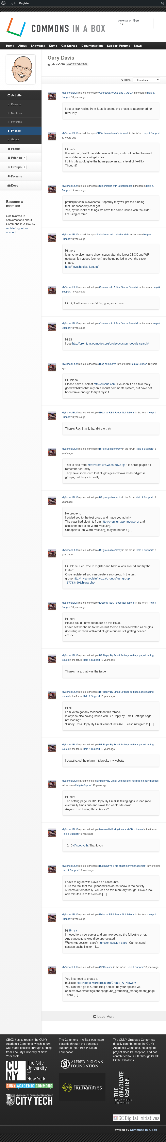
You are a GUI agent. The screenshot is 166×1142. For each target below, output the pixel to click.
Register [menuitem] (24, 3)
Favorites (16, 122)
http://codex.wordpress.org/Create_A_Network (106, 982)
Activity (16, 95)
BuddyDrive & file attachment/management (123, 865)
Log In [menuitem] (12, 3)
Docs (14, 185)
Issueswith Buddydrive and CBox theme (121, 829)
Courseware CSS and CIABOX (116, 92)
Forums (16, 176)
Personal (16, 104)
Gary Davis (61, 57)
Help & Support (151, 133)
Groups (15, 139)
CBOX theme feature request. (112, 133)
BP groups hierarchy (110, 448)
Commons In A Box (143, 1130)
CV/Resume (106, 967)
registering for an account (17, 230)
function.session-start (113, 942)
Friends (16, 130)
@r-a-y (73, 930)
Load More (106, 1016)
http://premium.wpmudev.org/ (106, 464)
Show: (127, 80)
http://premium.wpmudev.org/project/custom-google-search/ (110, 343)
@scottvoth (80, 845)
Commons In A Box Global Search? (118, 287)
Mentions (16, 113)
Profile (15, 149)
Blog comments (107, 363)
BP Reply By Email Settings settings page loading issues (127, 780)
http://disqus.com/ (105, 384)
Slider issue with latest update (115, 185)
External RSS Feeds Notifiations (116, 412)
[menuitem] (3, 3)
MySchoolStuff (70, 92)
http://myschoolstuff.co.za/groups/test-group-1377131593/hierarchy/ (98, 580)
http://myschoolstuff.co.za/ (82, 266)
